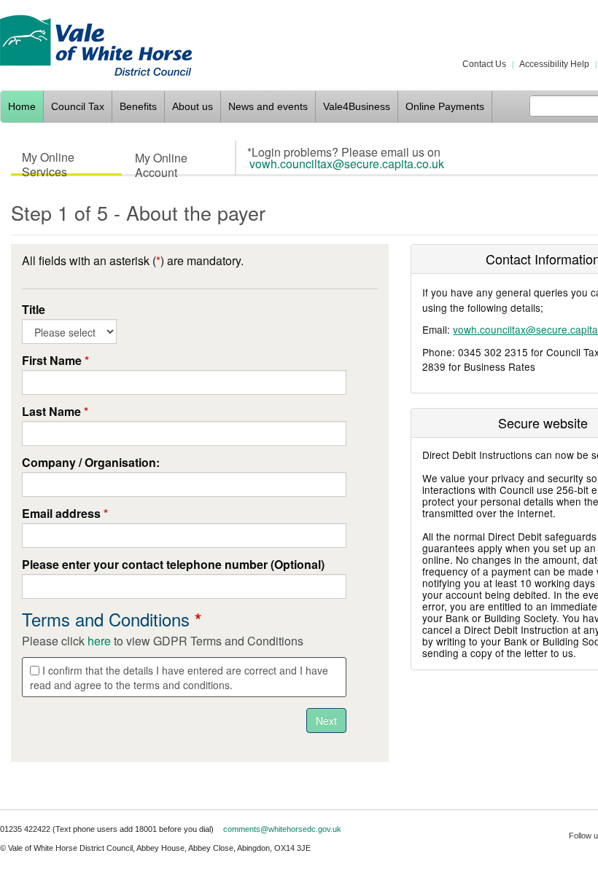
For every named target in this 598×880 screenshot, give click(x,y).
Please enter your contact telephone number (173, 564)
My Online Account (161, 161)
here (99, 640)
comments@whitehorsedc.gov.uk (282, 829)
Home (22, 106)
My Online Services (48, 161)
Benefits (138, 106)
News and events (268, 106)
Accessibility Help (554, 64)
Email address (65, 513)
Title (33, 309)
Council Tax (77, 106)
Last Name (55, 411)
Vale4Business (356, 106)
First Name (55, 360)
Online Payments (444, 106)
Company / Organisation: (91, 462)
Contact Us (484, 64)
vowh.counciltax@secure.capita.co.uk (346, 163)
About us (192, 106)
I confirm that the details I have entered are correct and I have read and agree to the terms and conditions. (179, 677)
